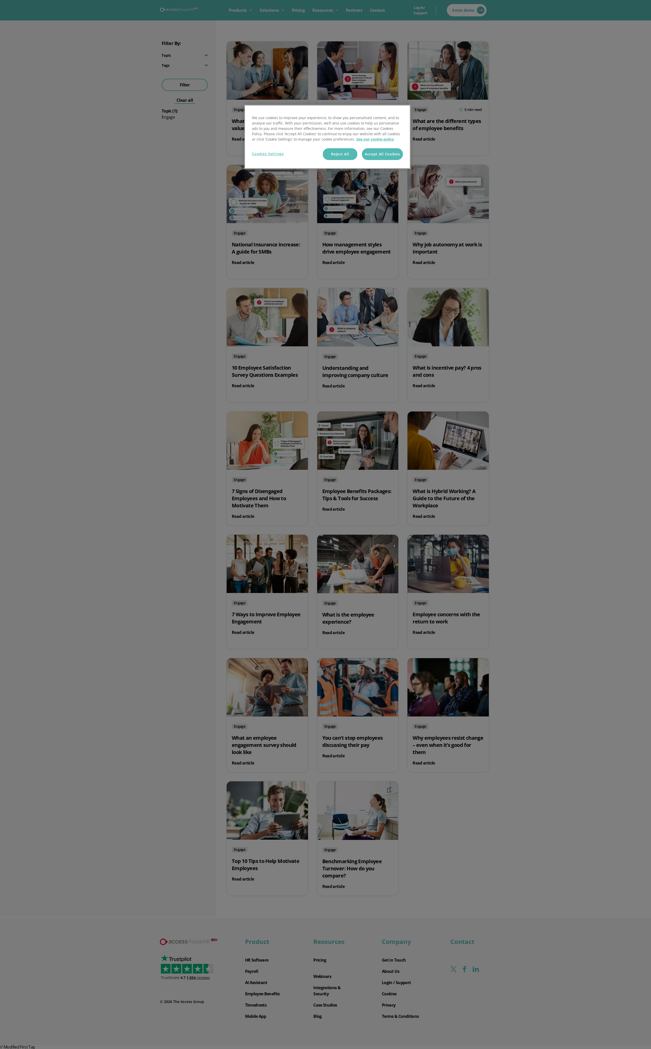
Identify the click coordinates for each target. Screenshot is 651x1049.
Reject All (340, 154)
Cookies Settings (268, 153)
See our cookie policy (375, 139)
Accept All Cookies (382, 154)
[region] (327, 137)
